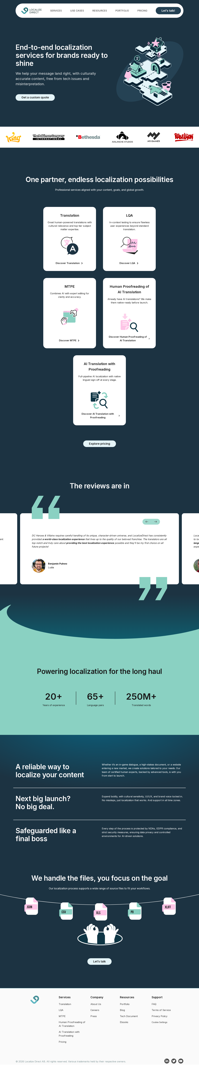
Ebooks (124, 1022)
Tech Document (129, 1016)
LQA (61, 1010)
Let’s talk (99, 961)
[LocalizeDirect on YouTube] (180, 1062)
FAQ (154, 1004)
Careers (94, 1010)
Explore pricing (99, 443)
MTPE (62, 1016)
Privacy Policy (159, 1016)
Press (93, 1016)
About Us (95, 1004)
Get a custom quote (35, 97)
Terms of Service (161, 1010)
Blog (122, 1010)
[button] (146, 522)
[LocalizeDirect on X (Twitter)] (174, 1062)
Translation (65, 1004)
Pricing (142, 10)
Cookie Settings (159, 1022)
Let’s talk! (168, 10)
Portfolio (122, 10)
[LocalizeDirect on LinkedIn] (167, 1062)
